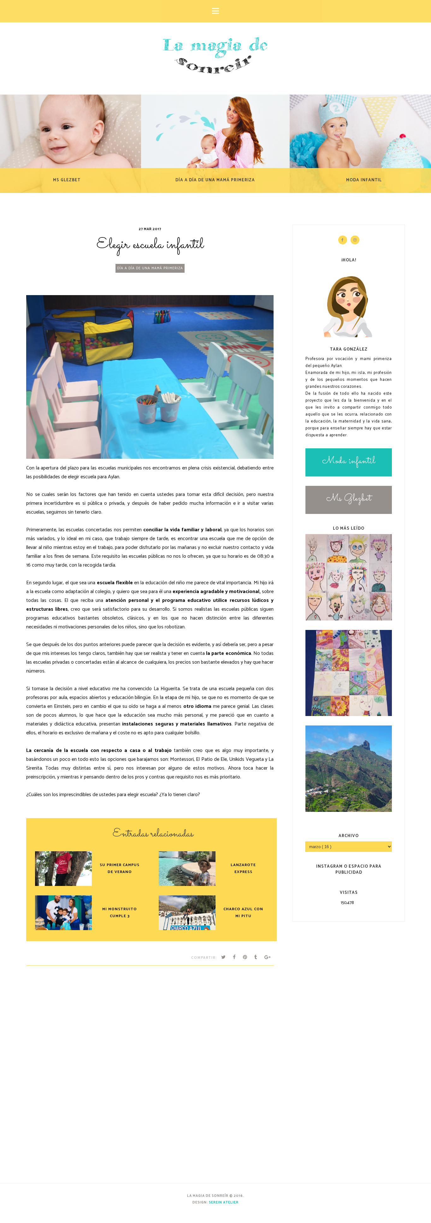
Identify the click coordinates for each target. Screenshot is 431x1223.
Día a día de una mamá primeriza (150, 268)
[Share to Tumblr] (256, 957)
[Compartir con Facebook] (234, 957)
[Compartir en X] (223, 957)
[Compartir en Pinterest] (245, 957)
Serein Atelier (224, 1202)
